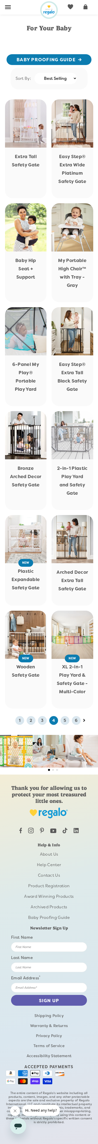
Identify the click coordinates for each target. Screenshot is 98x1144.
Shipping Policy (49, 1015)
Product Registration (49, 885)
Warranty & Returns (49, 1025)
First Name (22, 937)
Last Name (22, 957)
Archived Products (49, 907)
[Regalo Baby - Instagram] (31, 832)
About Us (49, 854)
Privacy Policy (49, 1035)
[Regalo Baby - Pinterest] (42, 832)
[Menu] (8, 7)
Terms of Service (49, 1045)
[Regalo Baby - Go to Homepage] (49, 10)
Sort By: (23, 78)
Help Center (49, 864)
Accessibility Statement (49, 1055)
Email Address (26, 978)
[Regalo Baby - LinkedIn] (76, 831)
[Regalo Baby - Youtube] (53, 831)
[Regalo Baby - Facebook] (20, 832)
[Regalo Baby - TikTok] (65, 832)
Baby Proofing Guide (46, 60)
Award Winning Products (49, 896)
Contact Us (49, 875)
